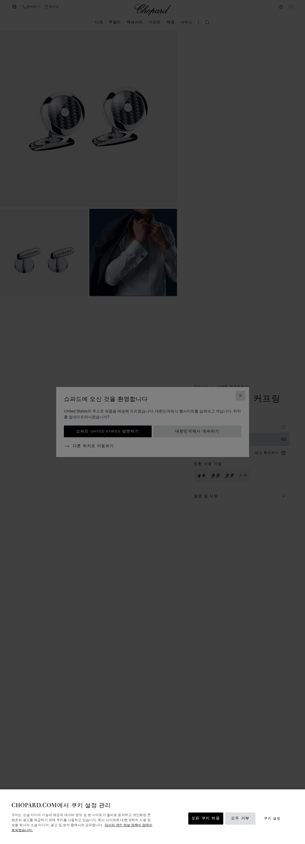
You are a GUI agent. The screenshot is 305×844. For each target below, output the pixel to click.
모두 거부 (240, 819)
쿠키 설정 (272, 818)
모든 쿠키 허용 (205, 819)
